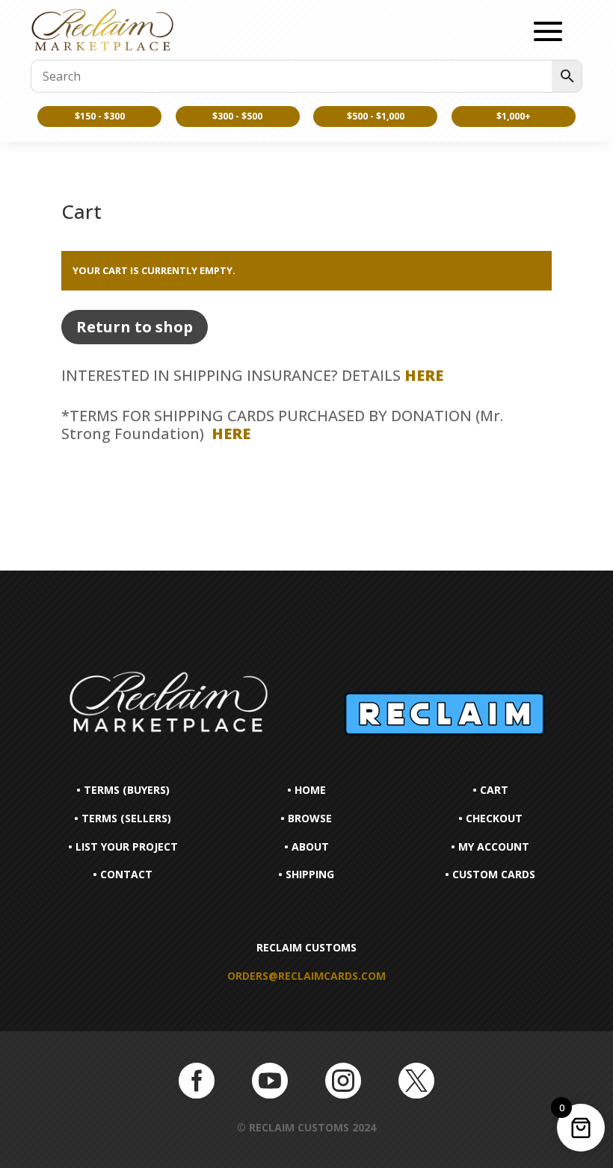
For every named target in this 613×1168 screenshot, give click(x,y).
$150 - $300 (100, 116)
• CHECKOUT (490, 818)
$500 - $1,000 (375, 116)
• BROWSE (306, 818)
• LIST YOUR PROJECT (123, 846)
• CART (490, 790)
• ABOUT (306, 846)
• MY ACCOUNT (490, 846)
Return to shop (134, 327)
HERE (423, 375)
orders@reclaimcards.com (306, 976)
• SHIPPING (306, 874)
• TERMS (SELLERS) (122, 818)
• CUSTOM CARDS (490, 874)
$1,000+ (513, 116)
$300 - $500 (237, 116)
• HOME (306, 790)
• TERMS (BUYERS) (123, 790)
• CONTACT (123, 874)
